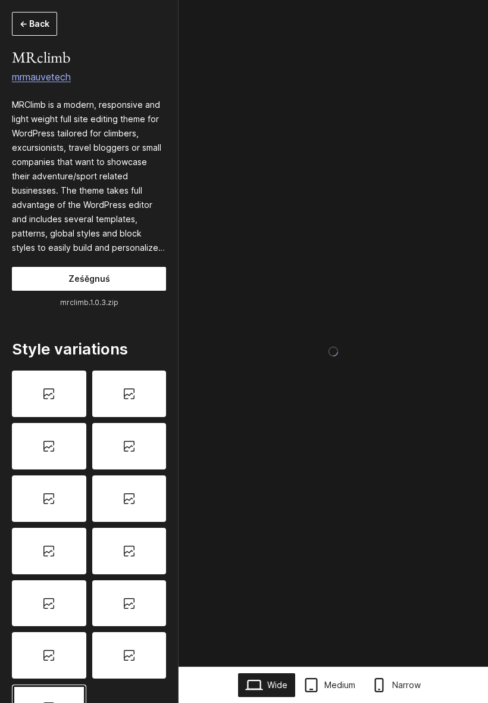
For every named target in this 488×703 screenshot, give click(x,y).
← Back (34, 23)
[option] (49, 394)
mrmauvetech (41, 77)
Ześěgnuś (89, 278)
